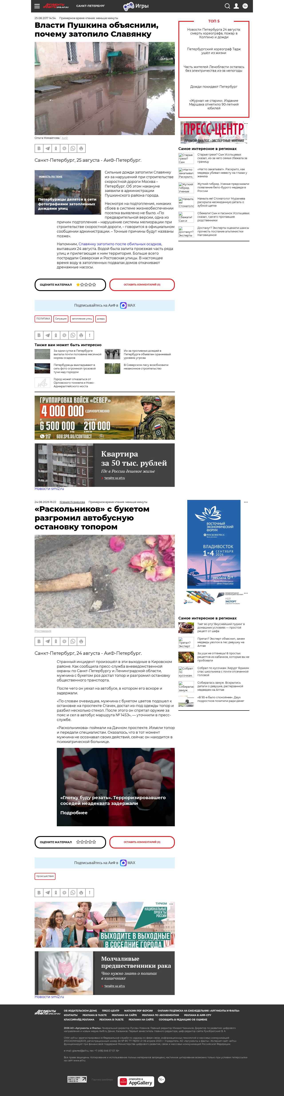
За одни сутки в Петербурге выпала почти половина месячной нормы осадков (77, 354)
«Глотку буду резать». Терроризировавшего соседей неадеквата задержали (113, 800)
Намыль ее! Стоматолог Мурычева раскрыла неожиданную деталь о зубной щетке (221, 202)
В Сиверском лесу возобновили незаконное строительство (146, 366)
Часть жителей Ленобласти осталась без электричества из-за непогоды (214, 69)
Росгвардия (43, 631)
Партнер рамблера (102, 1079)
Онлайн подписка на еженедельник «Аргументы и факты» (199, 1010)
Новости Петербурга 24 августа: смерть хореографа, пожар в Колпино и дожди (214, 33)
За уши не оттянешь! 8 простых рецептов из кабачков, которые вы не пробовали (223, 657)
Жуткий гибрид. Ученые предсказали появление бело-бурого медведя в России (223, 187)
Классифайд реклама (79, 1019)
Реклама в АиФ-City (197, 1015)
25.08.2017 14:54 (45, 18)
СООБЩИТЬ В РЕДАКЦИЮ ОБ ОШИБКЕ (183, 1019)
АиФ (65, 138)
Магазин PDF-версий (138, 1010)
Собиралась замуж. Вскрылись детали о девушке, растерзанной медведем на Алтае (220, 686)
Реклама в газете (95, 1015)
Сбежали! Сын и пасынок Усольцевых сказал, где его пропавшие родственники (223, 217)
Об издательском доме (80, 1010)
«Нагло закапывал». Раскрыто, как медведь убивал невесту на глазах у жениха (222, 173)
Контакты (70, 1015)
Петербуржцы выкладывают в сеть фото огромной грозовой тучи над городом (75, 368)
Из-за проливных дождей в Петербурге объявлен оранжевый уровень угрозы (147, 354)
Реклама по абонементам (160, 1015)
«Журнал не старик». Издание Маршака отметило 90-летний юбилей (214, 104)
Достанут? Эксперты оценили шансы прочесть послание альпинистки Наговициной (223, 231)
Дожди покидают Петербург (213, 87)
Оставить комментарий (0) (142, 284)
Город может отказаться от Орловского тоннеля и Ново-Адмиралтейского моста (74, 382)
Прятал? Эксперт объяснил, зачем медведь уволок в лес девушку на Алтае (221, 642)
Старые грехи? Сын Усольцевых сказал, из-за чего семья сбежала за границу (222, 158)
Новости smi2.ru (49, 489)
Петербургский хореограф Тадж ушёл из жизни (214, 51)
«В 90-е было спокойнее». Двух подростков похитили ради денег (220, 699)
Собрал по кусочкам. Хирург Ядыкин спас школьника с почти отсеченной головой (223, 671)
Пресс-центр (110, 1010)
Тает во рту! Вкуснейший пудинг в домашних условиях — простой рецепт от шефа (221, 627)
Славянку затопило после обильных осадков (120, 244)
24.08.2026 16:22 (45, 502)
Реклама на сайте (124, 1015)
